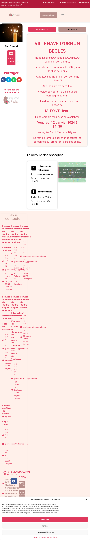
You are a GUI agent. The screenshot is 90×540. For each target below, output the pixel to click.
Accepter (45, 519)
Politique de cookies (39, 537)
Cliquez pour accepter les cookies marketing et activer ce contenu (72, 172)
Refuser (45, 526)
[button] (86, 499)
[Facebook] (14, 481)
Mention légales (52, 537)
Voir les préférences (45, 532)
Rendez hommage (13, 60)
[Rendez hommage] (11, 54)
